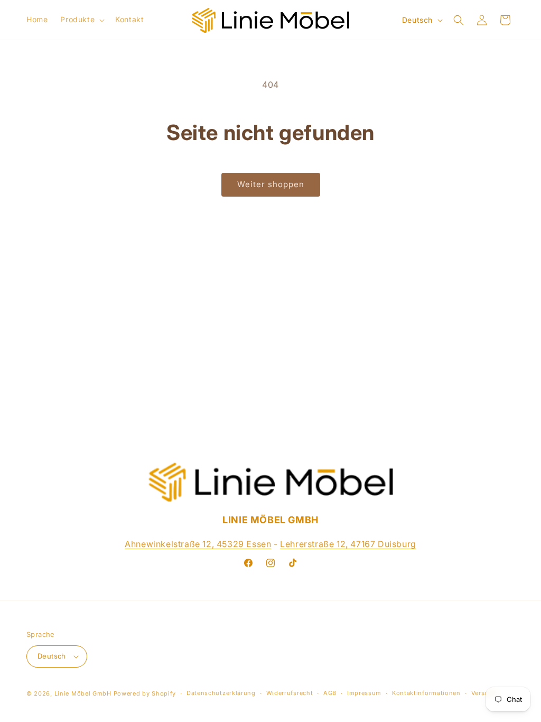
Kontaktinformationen (426, 693)
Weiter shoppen (270, 184)
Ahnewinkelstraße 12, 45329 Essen (198, 544)
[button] (81, 19)
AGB (330, 693)
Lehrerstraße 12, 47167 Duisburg (348, 544)
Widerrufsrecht (289, 693)
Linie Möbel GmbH (82, 693)
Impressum (364, 693)
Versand (484, 693)
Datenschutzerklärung (221, 693)
